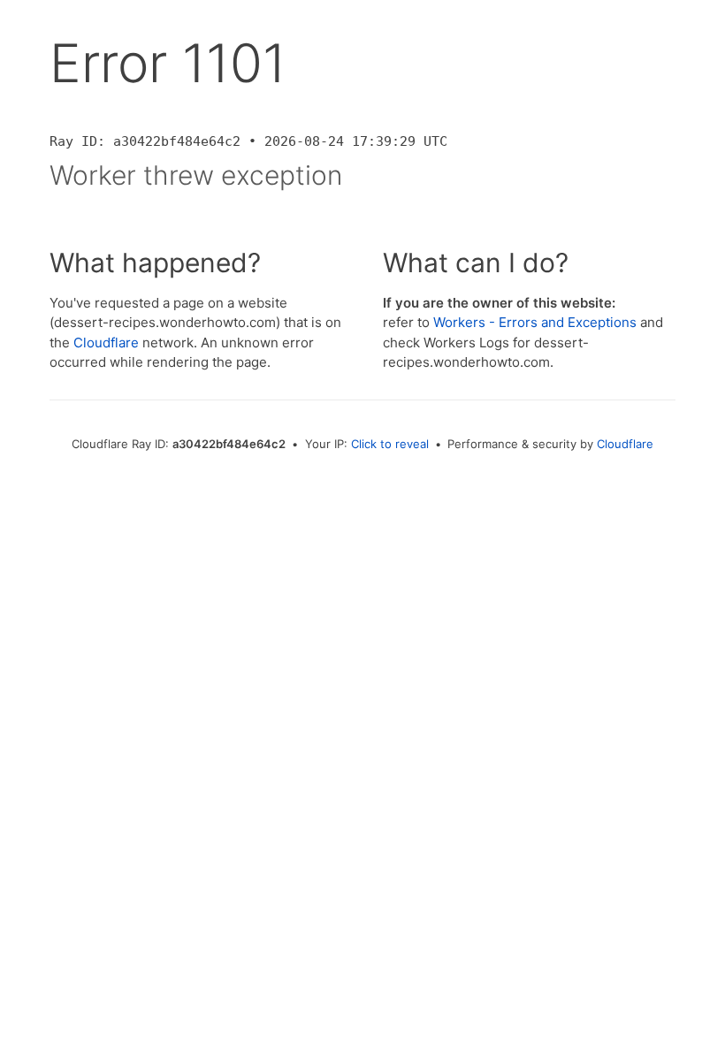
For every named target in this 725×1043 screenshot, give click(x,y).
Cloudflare (106, 342)
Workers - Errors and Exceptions (535, 322)
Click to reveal (390, 444)
